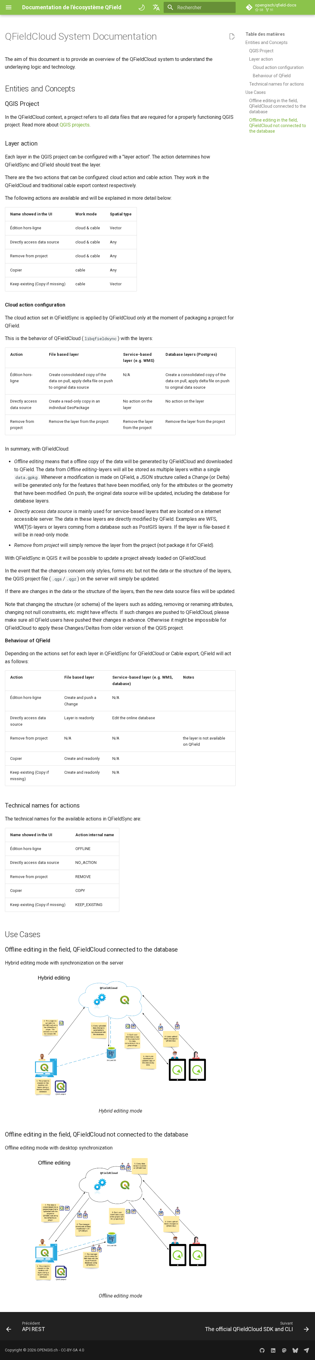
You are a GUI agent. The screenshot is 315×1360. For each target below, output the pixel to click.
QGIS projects (75, 125)
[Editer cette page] (232, 37)
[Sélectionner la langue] (156, 7)
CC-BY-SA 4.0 (72, 1350)
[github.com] (262, 1350)
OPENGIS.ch (47, 1350)
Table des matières (265, 34)
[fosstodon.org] (284, 1350)
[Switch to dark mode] (141, 7)
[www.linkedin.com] (273, 1350)
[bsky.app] (295, 1350)
